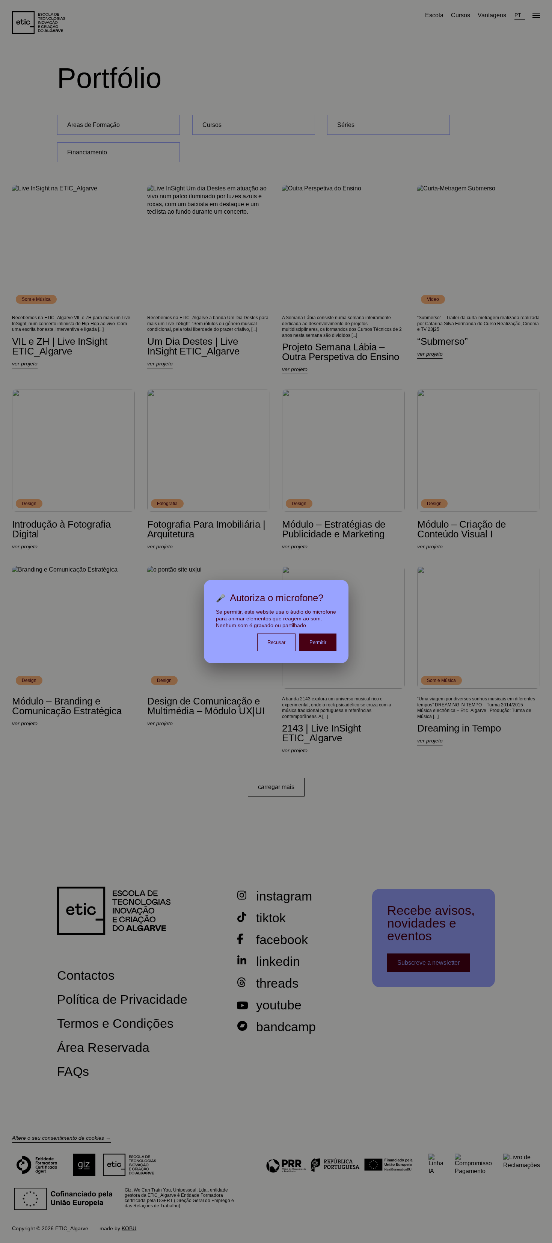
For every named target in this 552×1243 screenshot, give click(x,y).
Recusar (276, 642)
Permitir (317, 642)
